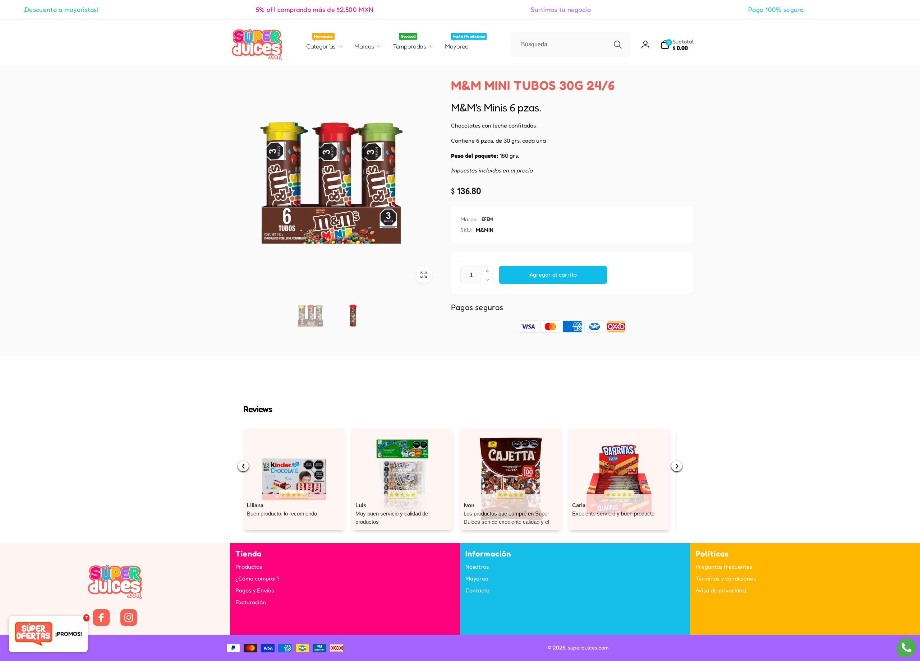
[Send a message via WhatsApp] (906, 647)
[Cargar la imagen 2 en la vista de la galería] (353, 315)
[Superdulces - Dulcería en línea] (115, 596)
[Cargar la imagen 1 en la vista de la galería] (310, 315)
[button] (677, 45)
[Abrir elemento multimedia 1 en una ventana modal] (331, 183)
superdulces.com (588, 647)
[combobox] (570, 44)
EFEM (487, 219)
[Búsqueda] (618, 44)
